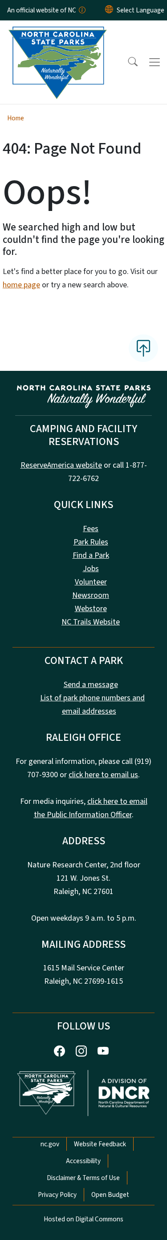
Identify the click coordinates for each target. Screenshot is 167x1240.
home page (21, 284)
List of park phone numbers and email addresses (92, 704)
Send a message (91, 684)
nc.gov (50, 1144)
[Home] (57, 30)
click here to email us (103, 774)
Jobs (91, 568)
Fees (90, 528)
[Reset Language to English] (109, 10)
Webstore (91, 608)
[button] (127, 62)
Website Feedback (100, 1144)
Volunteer (91, 582)
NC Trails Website (90, 622)
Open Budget (110, 1195)
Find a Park (91, 555)
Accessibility (83, 1161)
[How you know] (81, 10)
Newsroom (90, 595)
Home (15, 118)
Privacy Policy (57, 1195)
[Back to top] (143, 348)
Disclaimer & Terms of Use (83, 1178)
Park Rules (90, 542)
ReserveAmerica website (61, 465)
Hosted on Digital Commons (83, 1219)
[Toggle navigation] (154, 62)
